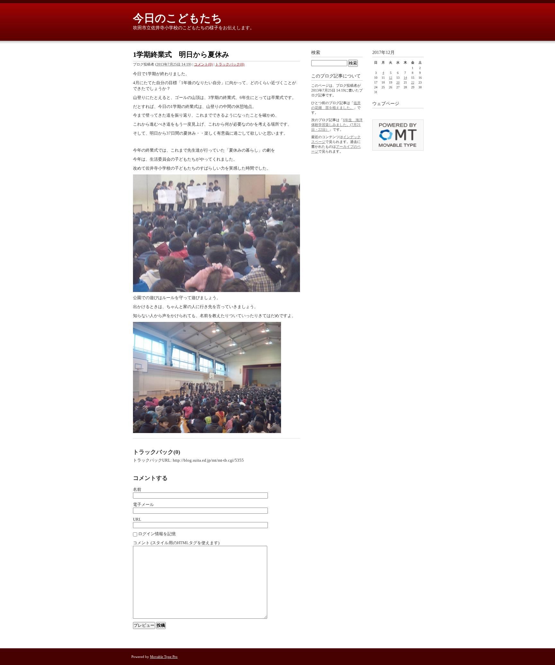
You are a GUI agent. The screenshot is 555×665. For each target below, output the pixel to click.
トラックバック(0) (229, 64)
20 (398, 82)
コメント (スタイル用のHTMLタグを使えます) (176, 542)
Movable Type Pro (164, 657)
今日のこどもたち (177, 18)
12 (390, 77)
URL (137, 519)
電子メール (143, 504)
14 (405, 77)
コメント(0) (203, 64)
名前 (137, 489)
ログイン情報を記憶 (157, 533)
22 (412, 82)
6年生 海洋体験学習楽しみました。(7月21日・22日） (337, 124)
